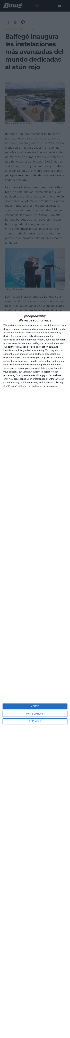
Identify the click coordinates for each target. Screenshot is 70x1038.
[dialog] (35, 674)
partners (21, 325)
